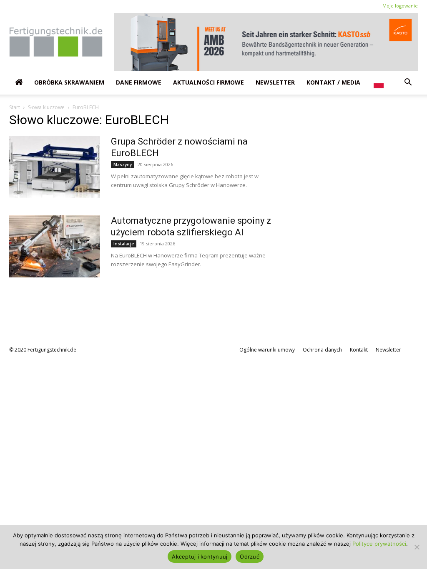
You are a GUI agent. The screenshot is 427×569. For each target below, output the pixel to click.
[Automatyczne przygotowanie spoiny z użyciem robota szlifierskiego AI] (54, 246)
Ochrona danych (322, 349)
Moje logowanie (400, 5)
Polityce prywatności (379, 543)
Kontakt (359, 349)
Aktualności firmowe (208, 82)
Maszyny (122, 164)
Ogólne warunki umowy (267, 349)
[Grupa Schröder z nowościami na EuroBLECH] (54, 167)
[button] (408, 82)
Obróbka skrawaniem (69, 82)
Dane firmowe (138, 82)
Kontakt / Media (333, 82)
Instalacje (123, 244)
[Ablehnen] (416, 547)
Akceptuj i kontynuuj (199, 556)
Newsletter (275, 82)
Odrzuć (249, 556)
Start (14, 107)
